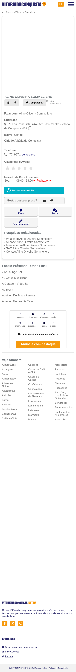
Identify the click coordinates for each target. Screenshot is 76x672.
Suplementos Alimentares (62, 413)
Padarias (60, 369)
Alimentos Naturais (7, 384)
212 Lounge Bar (12, 272)
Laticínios (33, 410)
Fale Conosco (12, 651)
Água (5, 374)
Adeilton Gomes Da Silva (18, 301)
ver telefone (28, 154)
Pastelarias (61, 374)
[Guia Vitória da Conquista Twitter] (13, 623)
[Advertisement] (38, 55)
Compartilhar (35, 102)
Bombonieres (9, 409)
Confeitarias (35, 384)
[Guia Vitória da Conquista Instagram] (21, 623)
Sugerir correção (21, 224)
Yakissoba (60, 419)
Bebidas (6, 404)
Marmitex (33, 414)
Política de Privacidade (58, 668)
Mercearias (61, 364)
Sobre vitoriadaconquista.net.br (21, 647)
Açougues (7, 369)
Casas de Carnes (33, 378)
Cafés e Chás (9, 418)
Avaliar (55, 213)
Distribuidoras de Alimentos (36, 395)
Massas (32, 419)
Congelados (35, 388)
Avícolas (6, 395)
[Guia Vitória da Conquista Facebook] (5, 623)
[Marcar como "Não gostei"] (15, 102)
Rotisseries (61, 387)
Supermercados (64, 407)
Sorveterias (61, 402)
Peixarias (60, 378)
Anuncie (9, 656)
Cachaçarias (9, 413)
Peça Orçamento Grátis (22, 190)
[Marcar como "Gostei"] (8, 102)
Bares (5, 399)
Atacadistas (8, 390)
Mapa (21, 213)
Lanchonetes (35, 405)
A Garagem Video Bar (15, 283)
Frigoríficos (34, 401)
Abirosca (7, 289)
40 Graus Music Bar (14, 277)
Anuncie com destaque (38, 344)
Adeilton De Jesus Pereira (18, 295)
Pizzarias (60, 383)
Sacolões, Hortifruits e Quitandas (61, 395)
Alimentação (9, 364)
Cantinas (33, 364)
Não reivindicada (56, 102)
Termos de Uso (41, 668)
